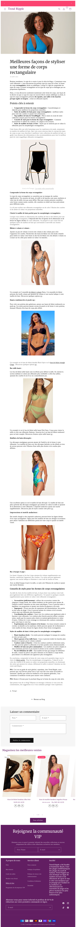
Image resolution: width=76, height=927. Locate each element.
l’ (21, 292)
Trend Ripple (28, 924)
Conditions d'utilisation (34, 881)
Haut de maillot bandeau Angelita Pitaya (53, 799)
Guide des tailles (10, 874)
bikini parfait (20, 660)
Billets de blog (10, 883)
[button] (5, 9)
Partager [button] (14, 691)
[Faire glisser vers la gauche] (34, 815)
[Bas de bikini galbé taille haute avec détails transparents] (38, 423)
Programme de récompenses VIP (15, 887)
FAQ (7, 865)
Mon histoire (9, 869)
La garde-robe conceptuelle (44, 188)
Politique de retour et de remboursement (34, 875)
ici (36, 364)
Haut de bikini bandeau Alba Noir (18, 799)
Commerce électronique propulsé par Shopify (43, 924)
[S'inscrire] (59, 849)
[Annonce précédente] (5, 3)
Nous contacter (32, 865)
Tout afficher (38, 820)
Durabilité (30, 885)
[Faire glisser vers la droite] (42, 815)
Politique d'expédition (34, 869)
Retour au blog (39, 699)
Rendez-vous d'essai (12, 878)
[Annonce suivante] (71, 3)
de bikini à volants (35, 292)
